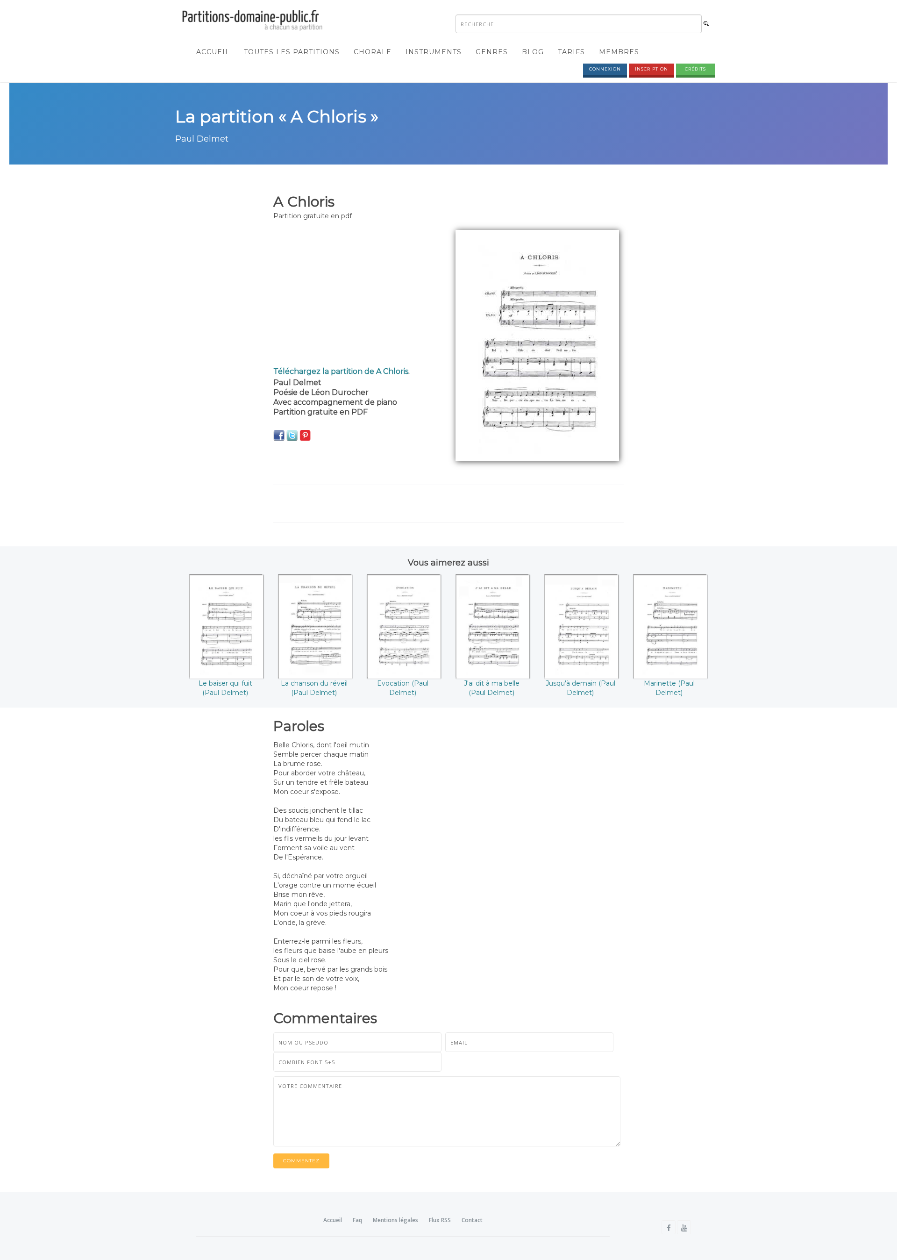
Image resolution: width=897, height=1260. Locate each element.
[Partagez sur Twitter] (292, 434)
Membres (619, 52)
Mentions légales (395, 1220)
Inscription (651, 69)
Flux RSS (440, 1220)
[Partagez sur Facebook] (279, 434)
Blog (533, 52)
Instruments (434, 52)
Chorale (373, 52)
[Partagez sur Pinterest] (305, 434)
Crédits (695, 69)
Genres (492, 52)
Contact (472, 1220)
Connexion (605, 69)
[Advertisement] (357, 295)
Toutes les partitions (292, 52)
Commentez (301, 1161)
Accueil (213, 52)
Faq (357, 1220)
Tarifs (571, 52)
